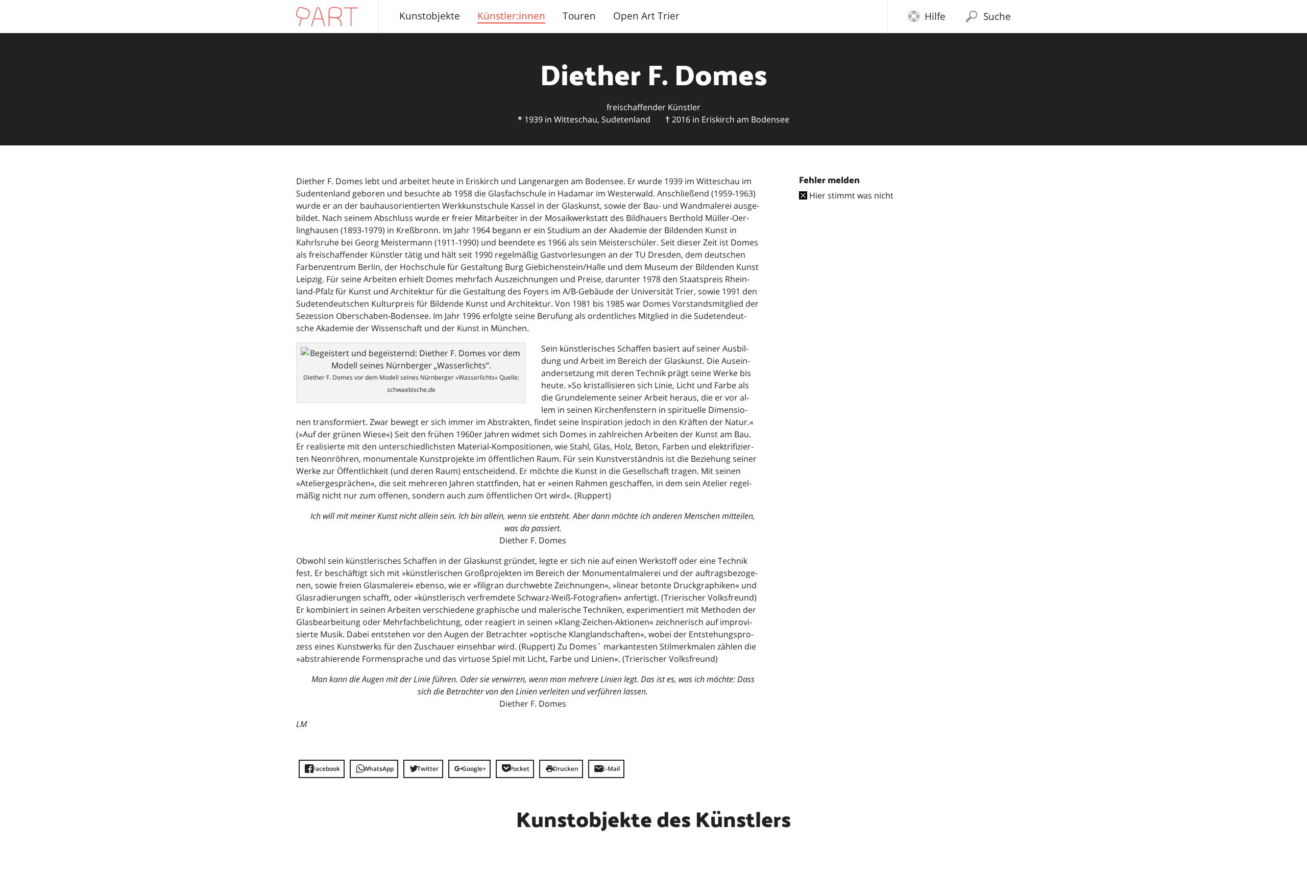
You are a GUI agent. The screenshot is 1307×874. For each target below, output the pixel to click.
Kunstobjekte (429, 15)
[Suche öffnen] (971, 19)
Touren (579, 15)
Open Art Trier (646, 15)
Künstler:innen (511, 17)
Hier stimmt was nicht (850, 195)
